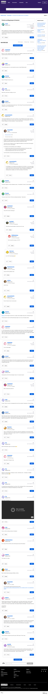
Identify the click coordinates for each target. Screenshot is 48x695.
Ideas (9, 2)
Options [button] (45, 15)
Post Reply (30, 663)
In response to (12, 132)
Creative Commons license (34, 688)
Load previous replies (17, 45)
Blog (14, 677)
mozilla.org (11, 684)
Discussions (14, 2)
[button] (3, 37)
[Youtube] (45, 671)
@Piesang (3, 315)
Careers (2, 675)
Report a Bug (28, 672)
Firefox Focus (16, 675)
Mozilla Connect (3, 2)
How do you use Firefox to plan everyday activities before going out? (41, 24)
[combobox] (24, 9)
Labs (27, 2)
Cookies (30, 684)
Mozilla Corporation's (5, 687)
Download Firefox (17, 671)
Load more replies (18, 659)
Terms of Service (18, 684)
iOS (14, 672)
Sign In (45, 2)
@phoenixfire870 (8, 134)
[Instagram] (43, 671)
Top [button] (2, 692)
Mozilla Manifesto (4, 672)
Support (39, 2)
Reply (32, 37)
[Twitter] (41, 671)
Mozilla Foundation (4, 674)
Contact (35, 684)
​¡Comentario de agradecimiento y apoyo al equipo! (41, 40)
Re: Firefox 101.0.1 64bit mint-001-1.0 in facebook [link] (20, 15)
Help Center (28, 671)
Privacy (25, 684)
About (2, 671)
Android (15, 674)
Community (21, 2)
